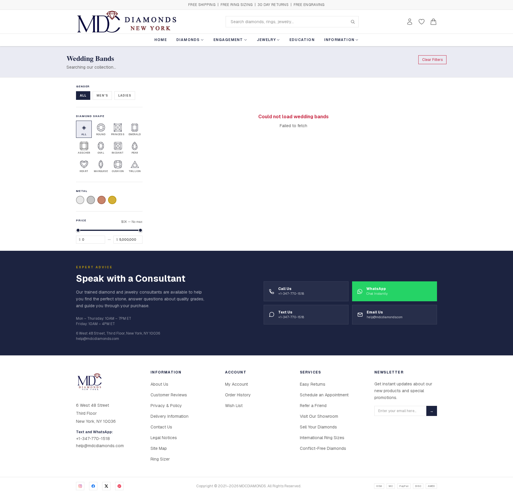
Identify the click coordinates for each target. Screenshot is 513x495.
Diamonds (188, 39)
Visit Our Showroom (319, 416)
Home (160, 39)
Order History (238, 395)
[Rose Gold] (101, 200)
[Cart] (433, 21)
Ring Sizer (160, 459)
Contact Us (161, 427)
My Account (236, 384)
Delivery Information (170, 416)
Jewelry (266, 39)
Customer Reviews (169, 395)
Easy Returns (312, 384)
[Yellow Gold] (112, 200)
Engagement (228, 39)
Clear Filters (432, 59)
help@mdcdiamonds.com (100, 445)
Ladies (124, 95)
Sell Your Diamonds (318, 427)
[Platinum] (91, 200)
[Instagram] (80, 486)
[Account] (409, 21)
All (83, 95)
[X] (106, 486)
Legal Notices (164, 437)
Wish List (234, 405)
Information (339, 39)
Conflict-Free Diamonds (323, 448)
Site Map (159, 448)
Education (302, 39)
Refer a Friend (313, 405)
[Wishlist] (421, 21)
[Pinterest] (119, 486)
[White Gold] (80, 200)
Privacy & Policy (166, 405)
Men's (102, 95)
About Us (159, 384)
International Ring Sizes (322, 437)
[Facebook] (93, 486)
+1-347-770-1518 (93, 438)
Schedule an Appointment (324, 395)
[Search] (353, 21)
